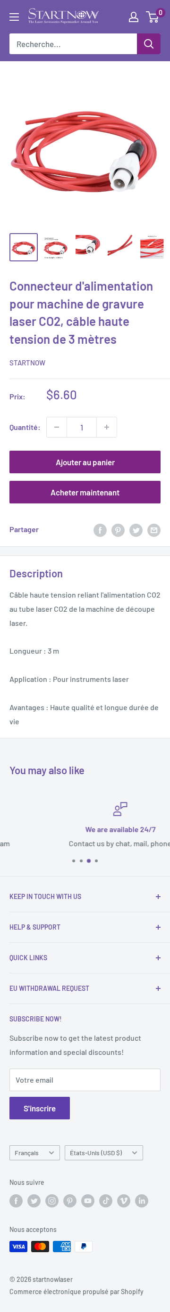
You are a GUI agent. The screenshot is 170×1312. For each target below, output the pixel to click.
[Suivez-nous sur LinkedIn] (141, 1200)
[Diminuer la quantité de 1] (57, 427)
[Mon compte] (133, 17)
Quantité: (25, 426)
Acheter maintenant (85, 492)
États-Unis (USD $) (96, 1153)
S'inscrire (40, 1108)
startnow (27, 362)
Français (27, 1153)
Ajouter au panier (85, 462)
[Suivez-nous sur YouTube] (87, 1200)
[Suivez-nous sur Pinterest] (69, 1200)
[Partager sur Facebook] (100, 529)
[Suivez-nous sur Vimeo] (123, 1200)
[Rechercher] (149, 43)
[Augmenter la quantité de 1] (107, 427)
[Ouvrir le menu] (14, 17)
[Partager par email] (154, 529)
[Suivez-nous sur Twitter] (34, 1200)
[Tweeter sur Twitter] (136, 529)
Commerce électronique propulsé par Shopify (76, 1292)
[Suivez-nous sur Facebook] (16, 1200)
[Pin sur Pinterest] (118, 529)
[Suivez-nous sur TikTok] (105, 1200)
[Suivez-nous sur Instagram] (52, 1200)
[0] (153, 17)
